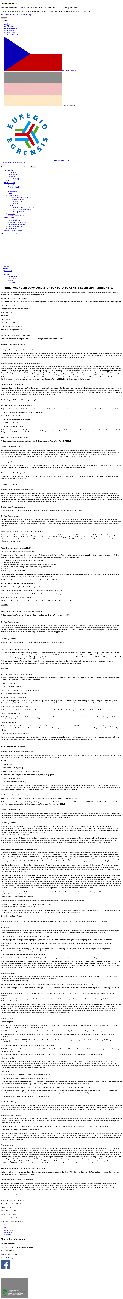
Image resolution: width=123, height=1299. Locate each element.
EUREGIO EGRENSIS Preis (17, 216)
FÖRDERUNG (9, 218)
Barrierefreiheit (12, 276)
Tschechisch (12, 282)
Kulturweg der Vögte (18, 212)
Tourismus (11, 205)
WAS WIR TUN (9, 193)
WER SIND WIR (9, 183)
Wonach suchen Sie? (7, 167)
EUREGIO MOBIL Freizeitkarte (21, 210)
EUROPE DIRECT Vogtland (13, 230)
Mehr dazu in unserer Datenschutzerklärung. (16, 15)
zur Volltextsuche (9, 26)
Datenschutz (8, 271)
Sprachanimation (17, 201)
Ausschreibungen (13, 181)
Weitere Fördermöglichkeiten (17, 224)
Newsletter (11, 177)
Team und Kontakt (13, 187)
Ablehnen (3, 18)
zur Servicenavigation (11, 34)
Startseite (7, 267)
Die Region (11, 185)
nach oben (4, 1227)
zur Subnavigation (10, 32)
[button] (14, 1288)
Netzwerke (11, 214)
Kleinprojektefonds (14, 220)
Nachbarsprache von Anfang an (22, 197)
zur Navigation (9, 30)
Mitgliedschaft (12, 191)
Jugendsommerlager (18, 199)
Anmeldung (15, 179)
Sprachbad (15, 203)
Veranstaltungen (13, 175)
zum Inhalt (7, 24)
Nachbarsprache (13, 195)
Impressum (11, 280)
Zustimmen (4, 20)
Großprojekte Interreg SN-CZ (17, 222)
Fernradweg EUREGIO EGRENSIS (23, 208)
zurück (3, 1225)
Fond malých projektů (15, 226)
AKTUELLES (8, 170)
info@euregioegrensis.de (13, 1258)
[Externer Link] (5, 1265)
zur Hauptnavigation (10, 28)
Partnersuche (12, 228)
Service (6, 269)
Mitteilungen (12, 172)
